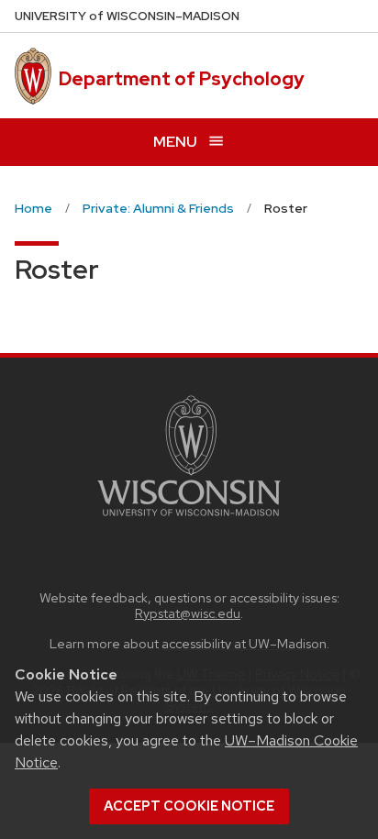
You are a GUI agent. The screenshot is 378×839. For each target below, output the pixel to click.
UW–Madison (127, 16)
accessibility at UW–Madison (244, 643)
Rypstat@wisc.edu (187, 613)
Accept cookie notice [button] (189, 806)
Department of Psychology (182, 79)
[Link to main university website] (189, 519)
